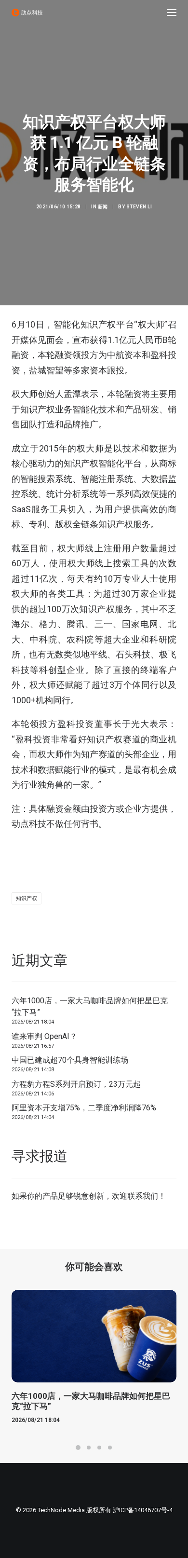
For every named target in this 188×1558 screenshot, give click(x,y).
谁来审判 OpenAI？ (44, 1036)
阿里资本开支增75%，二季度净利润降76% (84, 1107)
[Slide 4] (110, 1447)
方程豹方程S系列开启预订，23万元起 (76, 1084)
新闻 (103, 206)
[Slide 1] (78, 1447)
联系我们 (142, 1196)
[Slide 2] (88, 1447)
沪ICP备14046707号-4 (143, 1510)
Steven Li (139, 206)
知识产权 (26, 898)
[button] (171, 12)
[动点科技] (27, 12)
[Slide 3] (99, 1447)
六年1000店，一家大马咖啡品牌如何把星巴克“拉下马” (90, 1006)
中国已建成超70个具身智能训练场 (70, 1060)
